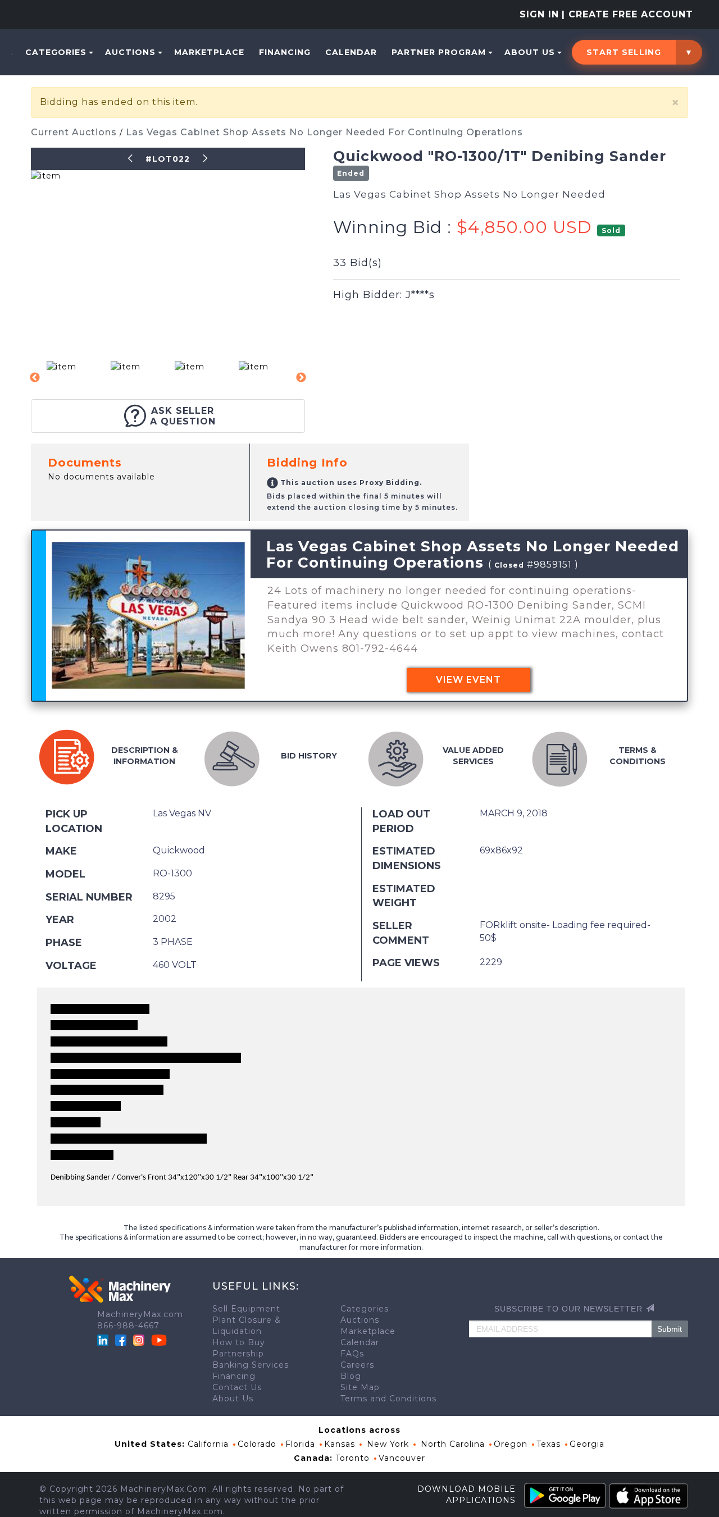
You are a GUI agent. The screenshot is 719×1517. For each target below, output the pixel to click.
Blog (350, 1376)
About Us (529, 52)
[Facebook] (120, 1340)
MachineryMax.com (140, 1314)
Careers (357, 1365)
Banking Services (250, 1365)
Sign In (539, 14)
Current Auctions (75, 132)
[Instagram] (140, 1340)
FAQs (352, 1354)
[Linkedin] (104, 1340)
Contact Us (237, 1387)
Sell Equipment (246, 1309)
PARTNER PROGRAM (439, 52)
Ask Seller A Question (183, 416)
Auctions (130, 52)
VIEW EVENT (468, 679)
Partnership (238, 1354)
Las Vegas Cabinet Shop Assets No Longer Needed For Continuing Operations (324, 132)
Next (301, 377)
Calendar (351, 52)
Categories (56, 52)
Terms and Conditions (388, 1398)
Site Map (360, 1387)
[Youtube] (159, 1340)
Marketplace (209, 52)
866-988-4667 (128, 1325)
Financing (285, 52)
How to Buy (238, 1342)
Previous (34, 377)
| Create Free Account (627, 14)
